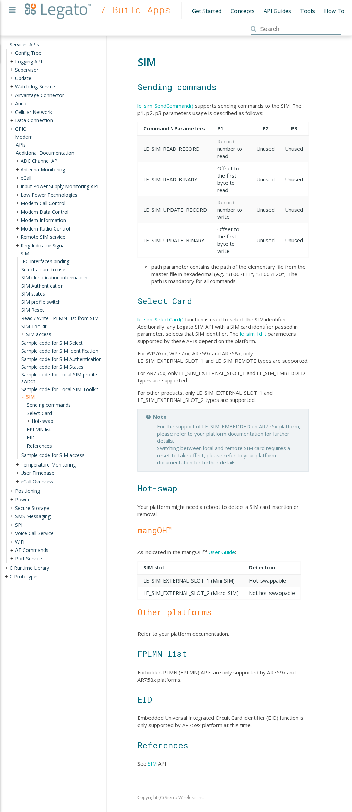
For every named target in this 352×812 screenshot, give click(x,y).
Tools (307, 11)
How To (334, 11)
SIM (152, 763)
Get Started (206, 11)
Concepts (243, 11)
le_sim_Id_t (253, 333)
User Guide (221, 551)
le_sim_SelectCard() (161, 319)
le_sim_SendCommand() (166, 105)
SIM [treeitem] (30, 396)
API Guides (277, 11)
